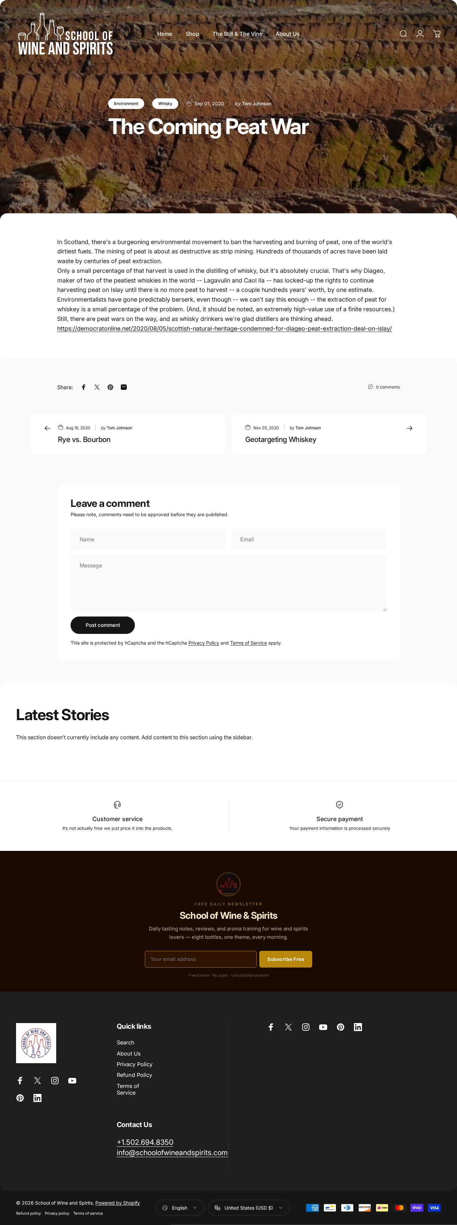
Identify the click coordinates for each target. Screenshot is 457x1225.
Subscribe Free (285, 959)
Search (125, 1042)
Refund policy (28, 1213)
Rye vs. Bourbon (84, 439)
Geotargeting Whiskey (280, 439)
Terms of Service (248, 643)
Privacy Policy (203, 643)
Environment (126, 103)
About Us (129, 1053)
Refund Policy (134, 1075)
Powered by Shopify (117, 1203)
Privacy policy (57, 1213)
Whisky (165, 103)
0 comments (388, 386)
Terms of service (88, 1213)
